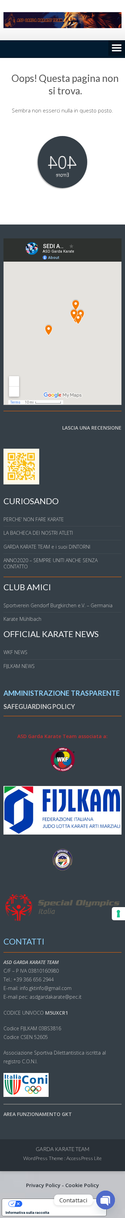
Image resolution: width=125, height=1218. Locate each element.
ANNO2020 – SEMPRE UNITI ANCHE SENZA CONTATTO (50, 563)
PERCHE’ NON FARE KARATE (33, 519)
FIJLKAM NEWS (19, 666)
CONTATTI (23, 941)
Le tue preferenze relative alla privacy (61, 1204)
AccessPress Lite (84, 1158)
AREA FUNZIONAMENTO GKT (37, 1114)
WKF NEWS (15, 652)
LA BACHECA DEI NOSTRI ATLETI (38, 533)
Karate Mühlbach (22, 619)
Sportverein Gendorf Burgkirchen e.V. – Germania (57, 605)
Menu (116, 48)
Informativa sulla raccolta (27, 1212)
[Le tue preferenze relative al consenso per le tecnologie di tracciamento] (118, 913)
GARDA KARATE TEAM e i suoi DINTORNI (46, 546)
